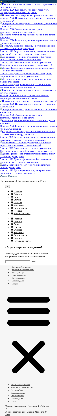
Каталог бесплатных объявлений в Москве (27, 406)
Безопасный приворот (21, 267)
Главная (18, 191)
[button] (28, 334)
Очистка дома (18, 281)
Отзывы (18, 202)
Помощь (18, 210)
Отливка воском (18, 278)
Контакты (19, 205)
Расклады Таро (18, 272)
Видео (17, 197)
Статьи (17, 199)
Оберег (15, 283)
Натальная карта (22, 213)
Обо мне (18, 194)
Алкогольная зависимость (23, 270)
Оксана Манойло (8, 176)
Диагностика (20, 208)
